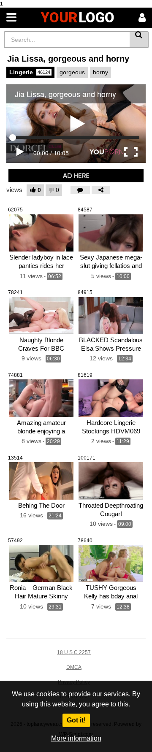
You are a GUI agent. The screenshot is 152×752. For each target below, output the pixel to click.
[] (139, 39)
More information (76, 738)
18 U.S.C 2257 (74, 652)
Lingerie (29, 72)
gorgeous (72, 72)
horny (100, 72)
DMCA (73, 667)
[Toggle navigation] (11, 17)
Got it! (76, 720)
